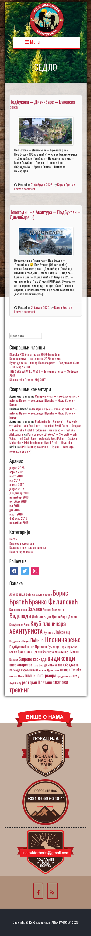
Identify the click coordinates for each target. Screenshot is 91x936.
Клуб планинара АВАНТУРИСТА (37, 627)
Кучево (48, 632)
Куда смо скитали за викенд (27, 547)
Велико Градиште (53, 609)
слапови (60, 682)
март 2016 (16, 514)
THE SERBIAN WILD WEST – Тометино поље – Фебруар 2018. (43, 373)
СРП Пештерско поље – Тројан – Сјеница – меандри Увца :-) (42, 448)
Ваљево (35, 608)
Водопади (20, 615)
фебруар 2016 (18, 518)
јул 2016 (14, 505)
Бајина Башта (35, 594)
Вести (13, 538)
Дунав (72, 616)
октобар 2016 (18, 501)
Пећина (37, 640)
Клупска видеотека (21, 543)
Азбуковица (17, 594)
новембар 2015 (18, 522)
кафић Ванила (29, 670)
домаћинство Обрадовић (61, 664)
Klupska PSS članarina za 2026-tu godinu (34, 354)
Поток (29, 646)
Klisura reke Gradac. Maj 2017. (27, 379)
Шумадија (54, 652)
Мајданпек (15, 641)
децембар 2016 (19, 492)
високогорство (20, 665)
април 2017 (16, 484)
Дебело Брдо (41, 616)
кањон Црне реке (49, 670)
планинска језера (40, 675)
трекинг (19, 689)
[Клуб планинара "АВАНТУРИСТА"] (46, 19)
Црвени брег (40, 652)
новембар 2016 (18, 497)
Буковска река (18, 609)
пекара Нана (16, 676)
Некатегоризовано (21, 551)
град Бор (38, 665)
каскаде (15, 669)
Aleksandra (16, 434)
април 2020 (16, 471)
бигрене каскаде (33, 659)
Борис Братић (66, 184)
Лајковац (62, 631)
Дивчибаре (59, 616)
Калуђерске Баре (19, 624)
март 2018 (16, 475)
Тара (63, 647)
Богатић (48, 594)
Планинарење (62, 639)
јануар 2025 (16, 467)
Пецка (26, 641)
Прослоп (41, 646)
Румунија (54, 646)
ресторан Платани (37, 682)
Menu (34, 41)
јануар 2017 (16, 488)
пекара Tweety (70, 669)
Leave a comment (24, 188)
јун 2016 (14, 509)
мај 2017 (14, 480)
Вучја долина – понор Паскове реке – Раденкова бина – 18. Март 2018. (44, 364)
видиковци (61, 658)
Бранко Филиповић (53, 601)
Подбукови (16, 646)
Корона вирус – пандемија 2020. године (35, 358)
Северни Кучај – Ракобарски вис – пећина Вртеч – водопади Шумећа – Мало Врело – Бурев (44, 400)
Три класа (25, 651)
